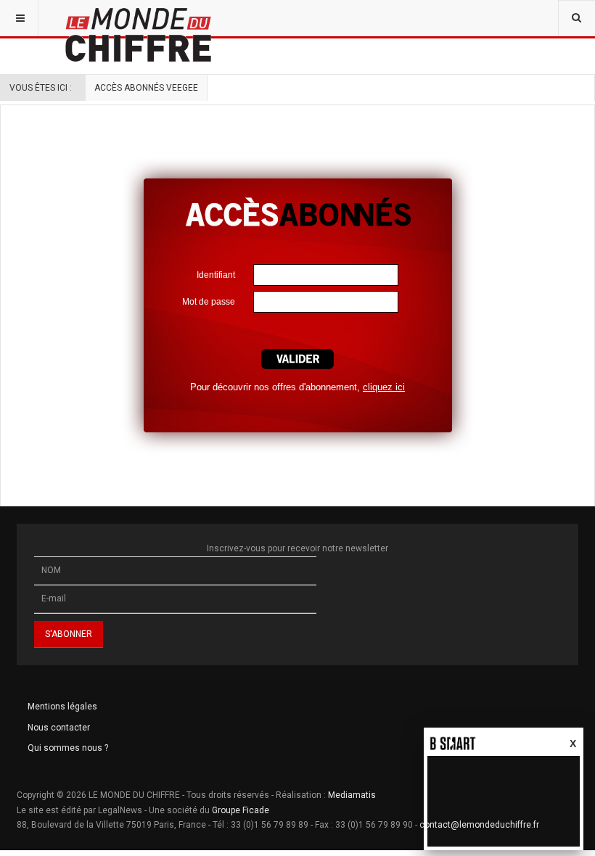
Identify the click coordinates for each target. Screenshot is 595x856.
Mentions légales (62, 706)
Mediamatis (352, 795)
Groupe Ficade (240, 810)
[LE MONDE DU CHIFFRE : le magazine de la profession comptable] (192, 18)
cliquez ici (384, 387)
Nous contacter (59, 728)
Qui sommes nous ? (68, 748)
